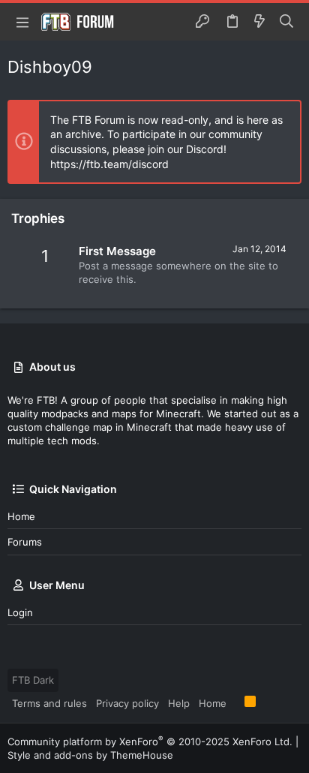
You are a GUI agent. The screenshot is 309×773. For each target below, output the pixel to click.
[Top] (235, 702)
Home (21, 516)
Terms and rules (49, 703)
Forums (25, 542)
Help (179, 703)
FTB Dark (33, 680)
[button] (23, 21)
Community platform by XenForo (150, 741)
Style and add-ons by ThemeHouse (90, 755)
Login (20, 612)
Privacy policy (127, 703)
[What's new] (259, 21)
